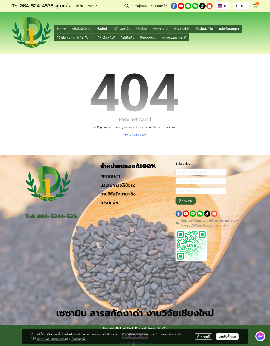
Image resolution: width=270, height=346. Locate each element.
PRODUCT (110, 176)
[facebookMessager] (260, 336)
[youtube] (181, 6)
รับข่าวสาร (185, 201)
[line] (188, 6)
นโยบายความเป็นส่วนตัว (51, 339)
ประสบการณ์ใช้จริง (117, 185)
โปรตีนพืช (109, 202)
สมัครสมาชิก (159, 6)
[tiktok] (202, 6)
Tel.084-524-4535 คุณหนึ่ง (42, 5)
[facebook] (174, 6)
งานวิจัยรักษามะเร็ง (118, 194)
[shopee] (209, 6)
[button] (126, 6)
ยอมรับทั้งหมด (227, 336)
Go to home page (135, 134)
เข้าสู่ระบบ (140, 6)
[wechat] (195, 6)
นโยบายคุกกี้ (78, 339)
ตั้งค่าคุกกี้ (203, 336)
